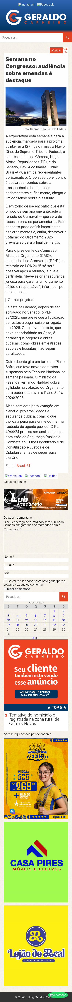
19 (26, 625)
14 (44, 620)
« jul (34, 638)
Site (6, 573)
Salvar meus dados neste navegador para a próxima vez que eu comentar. (35, 582)
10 (8, 620)
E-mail (9, 565)
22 (54, 625)
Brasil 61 (23, 465)
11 (17, 620)
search (67, 37)
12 (26, 620)
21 (45, 625)
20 (35, 625)
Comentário (13, 529)
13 (35, 620)
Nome (9, 556)
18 (17, 625)
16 (63, 620)
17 (8, 625)
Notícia (56, 50)
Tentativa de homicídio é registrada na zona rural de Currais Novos (34, 719)
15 (54, 620)
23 (63, 625)
